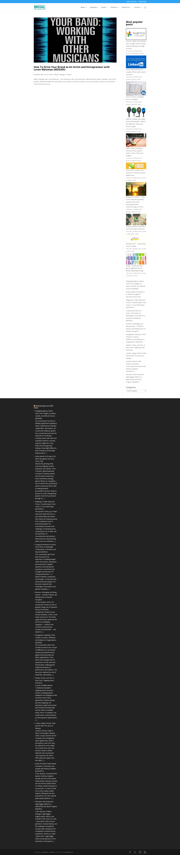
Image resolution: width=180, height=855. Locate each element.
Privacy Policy (142, 1)
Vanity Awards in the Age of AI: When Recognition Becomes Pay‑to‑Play (135, 294)
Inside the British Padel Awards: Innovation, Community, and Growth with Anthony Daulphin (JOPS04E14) (136, 366)
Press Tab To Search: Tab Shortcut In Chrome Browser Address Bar (135, 172)
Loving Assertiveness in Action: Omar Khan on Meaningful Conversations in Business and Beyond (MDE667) (135, 316)
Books (103, 7)
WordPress (69, 852)
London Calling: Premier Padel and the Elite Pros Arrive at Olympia (136, 355)
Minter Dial (39, 74)
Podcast (68, 74)
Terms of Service (131, 1)
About (83, 7)
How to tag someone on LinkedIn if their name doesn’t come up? (136, 72)
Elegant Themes (48, 852)
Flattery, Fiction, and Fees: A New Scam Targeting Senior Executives (135, 347)
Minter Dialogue (59, 74)
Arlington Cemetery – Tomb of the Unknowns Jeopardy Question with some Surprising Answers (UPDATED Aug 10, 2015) (135, 202)
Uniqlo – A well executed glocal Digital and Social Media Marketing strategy (134, 268)
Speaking (93, 7)
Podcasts (114, 7)
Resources (125, 7)
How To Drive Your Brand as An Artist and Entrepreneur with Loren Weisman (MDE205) (72, 68)
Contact (137, 7)
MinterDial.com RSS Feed (43, 407)
